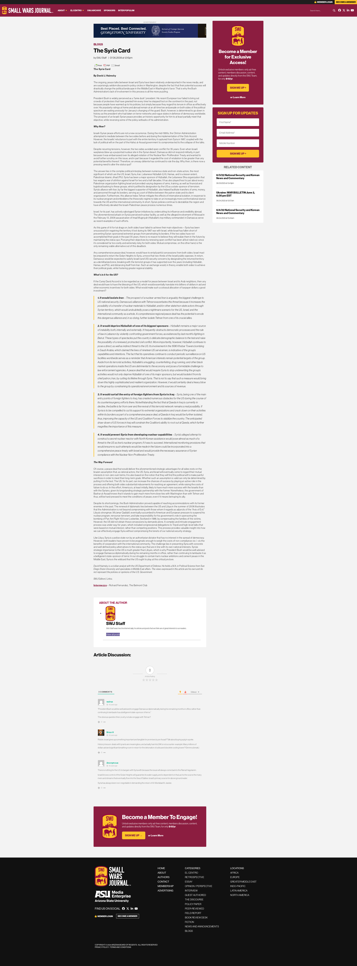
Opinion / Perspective (198, 886)
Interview (191, 890)
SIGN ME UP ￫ (238, 87)
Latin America (238, 890)
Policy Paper (193, 904)
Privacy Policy (102, 947)
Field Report (193, 913)
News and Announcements (202, 926)
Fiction (189, 922)
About (61, 10)
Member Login (325, 2)
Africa (234, 872)
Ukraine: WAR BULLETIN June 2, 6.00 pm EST (235, 194)
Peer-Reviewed (194, 908)
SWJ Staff (115, 623)
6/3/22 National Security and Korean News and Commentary (238, 176)
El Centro (76, 10)
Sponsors (109, 10)
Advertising (165, 890)
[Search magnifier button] (334, 10)
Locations (237, 868)
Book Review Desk (196, 917)
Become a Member (346, 2)
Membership (166, 886)
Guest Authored (195, 895)
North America (239, 895)
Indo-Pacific (237, 886)
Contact (163, 881)
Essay (188, 881)
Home (161, 868)
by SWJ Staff (100, 57)
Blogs (98, 44)
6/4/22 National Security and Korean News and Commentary (238, 211)
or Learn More (155, 835)
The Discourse (194, 899)
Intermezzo (100, 585)
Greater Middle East (243, 881)
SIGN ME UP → (133, 835)
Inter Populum (126, 10)
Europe (235, 877)
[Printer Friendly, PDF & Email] (107, 65)
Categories (192, 868)
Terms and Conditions (120, 947)
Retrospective (194, 877)
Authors (163, 877)
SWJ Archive (94, 10)
